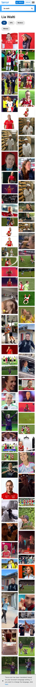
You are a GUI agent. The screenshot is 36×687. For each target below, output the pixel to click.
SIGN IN (28, 2)
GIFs (11, 23)
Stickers (20, 23)
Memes (5, 28)
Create (20, 2)
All (4, 23)
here (6, 684)
